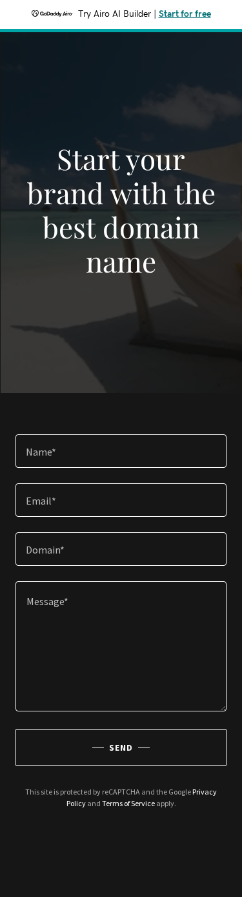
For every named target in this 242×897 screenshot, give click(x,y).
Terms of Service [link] (128, 803)
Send (121, 747)
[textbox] (121, 451)
